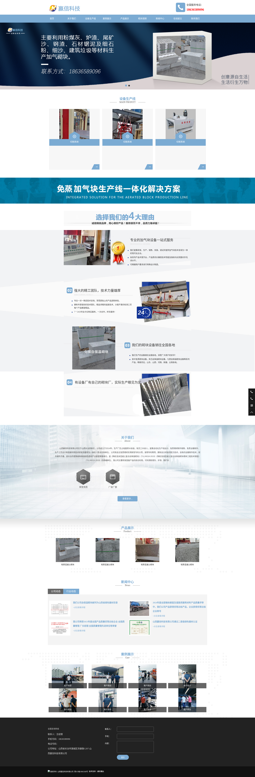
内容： (107, 743)
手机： (107, 736)
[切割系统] (74, 124)
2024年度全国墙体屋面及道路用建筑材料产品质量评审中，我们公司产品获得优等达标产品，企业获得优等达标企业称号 (179, 606)
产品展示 (124, 18)
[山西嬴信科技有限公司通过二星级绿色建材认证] (139, 628)
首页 (52, 18)
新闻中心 (160, 18)
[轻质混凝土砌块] (61, 550)
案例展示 (107, 18)
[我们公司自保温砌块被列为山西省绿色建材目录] (59, 609)
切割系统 (74, 142)
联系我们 (195, 18)
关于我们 (71, 18)
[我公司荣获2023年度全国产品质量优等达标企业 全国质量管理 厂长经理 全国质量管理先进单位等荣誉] (59, 628)
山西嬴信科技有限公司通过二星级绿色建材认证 (175, 622)
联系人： (108, 729)
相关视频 (142, 18)
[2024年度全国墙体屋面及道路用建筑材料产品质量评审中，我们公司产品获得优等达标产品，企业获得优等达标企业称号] (139, 609)
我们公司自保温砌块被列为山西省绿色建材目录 (95, 602)
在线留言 (177, 18)
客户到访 (67, 686)
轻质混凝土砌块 (61, 565)
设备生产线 (90, 18)
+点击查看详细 (79, 607)
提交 (123, 757)
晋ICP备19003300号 (81, 772)
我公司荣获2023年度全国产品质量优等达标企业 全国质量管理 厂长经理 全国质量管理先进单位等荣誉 (99, 624)
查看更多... (127, 499)
